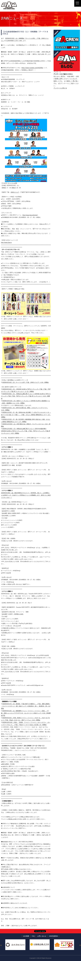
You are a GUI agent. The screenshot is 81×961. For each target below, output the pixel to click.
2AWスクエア (15, 192)
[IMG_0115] (26, 120)
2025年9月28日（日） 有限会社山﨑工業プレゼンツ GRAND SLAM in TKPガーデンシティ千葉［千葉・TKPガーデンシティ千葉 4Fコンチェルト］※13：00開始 (26, 396)
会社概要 (26, 936)
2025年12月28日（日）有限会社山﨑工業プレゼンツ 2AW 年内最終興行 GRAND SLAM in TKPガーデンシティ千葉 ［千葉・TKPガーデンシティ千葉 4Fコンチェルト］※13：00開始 (25, 431)
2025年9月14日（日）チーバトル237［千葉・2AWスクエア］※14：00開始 (25, 382)
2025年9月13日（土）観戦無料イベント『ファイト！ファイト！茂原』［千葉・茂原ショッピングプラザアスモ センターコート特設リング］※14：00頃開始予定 (26, 713)
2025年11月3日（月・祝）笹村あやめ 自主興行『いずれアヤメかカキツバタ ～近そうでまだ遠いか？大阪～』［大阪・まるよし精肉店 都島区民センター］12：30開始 (26, 415)
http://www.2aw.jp (6, 242)
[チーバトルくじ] (26, 337)
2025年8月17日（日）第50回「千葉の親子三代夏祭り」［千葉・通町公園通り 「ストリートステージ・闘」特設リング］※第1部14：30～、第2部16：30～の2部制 (25, 706)
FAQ (33, 936)
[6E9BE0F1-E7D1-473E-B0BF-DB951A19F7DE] (26, 293)
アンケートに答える (60, 88)
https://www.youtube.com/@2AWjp (32, 68)
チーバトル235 (12, 183)
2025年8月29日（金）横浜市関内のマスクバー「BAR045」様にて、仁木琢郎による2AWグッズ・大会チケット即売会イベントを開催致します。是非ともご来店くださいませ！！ (26, 495)
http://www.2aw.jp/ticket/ (30, 215)
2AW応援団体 (53, 936)
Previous (1, 945)
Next (80, 945)
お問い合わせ (41, 936)
